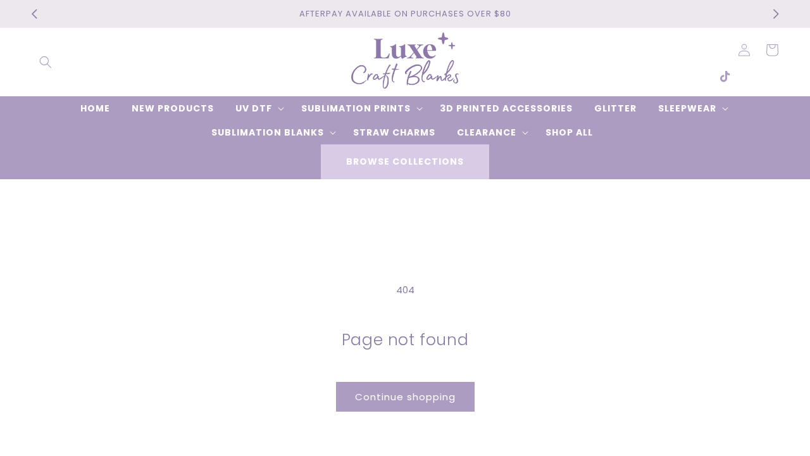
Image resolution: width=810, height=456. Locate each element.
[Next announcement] (776, 14)
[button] (45, 62)
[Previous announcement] (34, 14)
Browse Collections (405, 161)
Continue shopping (405, 396)
